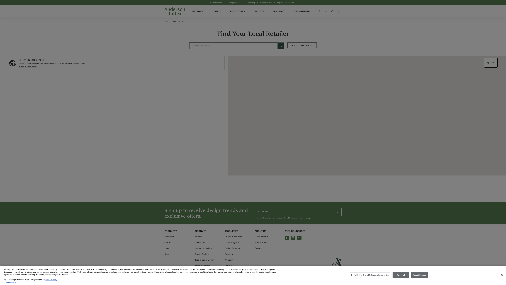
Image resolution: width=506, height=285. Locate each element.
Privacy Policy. (51, 280)
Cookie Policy (10, 282)
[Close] (502, 275)
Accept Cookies (419, 275)
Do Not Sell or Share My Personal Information (370, 275)
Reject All (401, 275)
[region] (253, 275)
